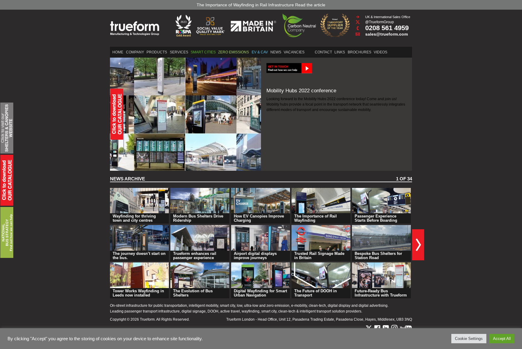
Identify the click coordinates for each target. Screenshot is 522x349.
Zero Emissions (233, 52)
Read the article (310, 4)
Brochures (359, 52)
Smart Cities (203, 52)
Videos (380, 52)
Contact (323, 52)
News (275, 52)
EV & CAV (260, 52)
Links (339, 52)
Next (418, 244)
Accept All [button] (502, 338)
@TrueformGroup (379, 22)
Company (135, 52)
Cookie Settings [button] (469, 338)
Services (179, 52)
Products (157, 52)
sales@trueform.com (386, 34)
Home (117, 52)
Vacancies (294, 52)
